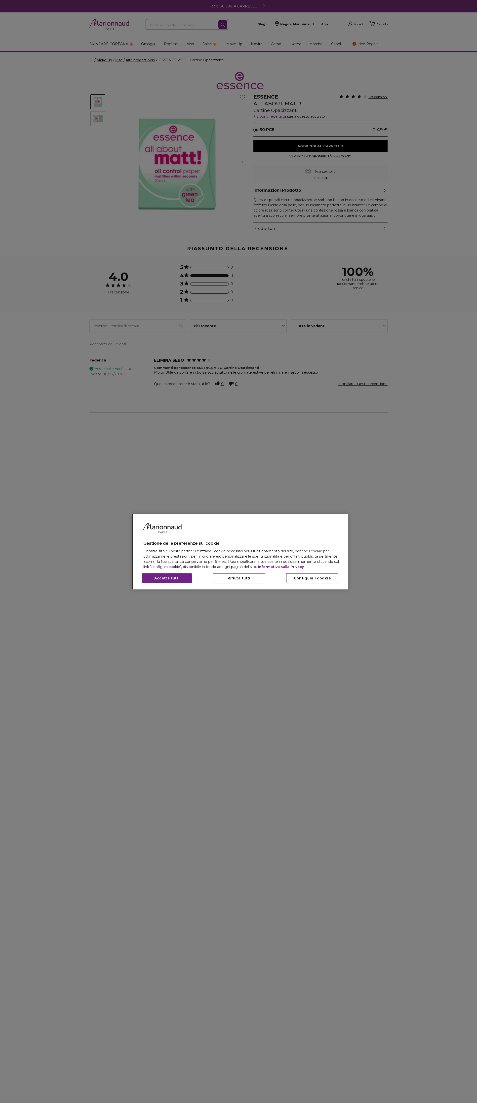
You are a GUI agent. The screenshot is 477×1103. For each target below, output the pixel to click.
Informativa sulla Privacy (281, 567)
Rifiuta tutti (239, 578)
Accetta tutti (167, 578)
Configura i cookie (312, 578)
